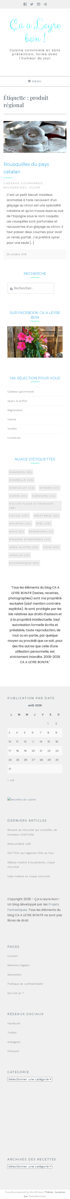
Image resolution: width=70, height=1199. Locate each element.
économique (24, 563)
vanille (19, 555)
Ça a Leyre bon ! (35, 31)
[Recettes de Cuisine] (21, 799)
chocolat (22, 487)
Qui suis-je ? (15, 993)
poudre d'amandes (30, 539)
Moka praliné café (19, 843)
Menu (37, 81)
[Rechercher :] (30, 288)
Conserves (14, 437)
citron (50, 487)
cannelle (21, 479)
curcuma (44, 495)
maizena (20, 523)
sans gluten (23, 547)
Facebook (13, 1023)
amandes (20, 472)
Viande (11, 419)
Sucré (35, 187)
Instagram (13, 1041)
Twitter (12, 1032)
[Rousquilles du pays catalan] (35, 151)
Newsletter (14, 974)
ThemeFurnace (37, 1196)
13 (33, 741)
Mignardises (15, 187)
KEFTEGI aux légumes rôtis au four (30, 852)
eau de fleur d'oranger (31, 505)
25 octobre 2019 (16, 254)
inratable (46, 515)
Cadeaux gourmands (23, 183)
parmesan (41, 531)
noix (16, 531)
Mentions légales (18, 965)
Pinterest (13, 1051)
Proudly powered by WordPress (24, 1192)
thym (51, 547)
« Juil (10, 780)
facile (19, 515)
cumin (18, 495)
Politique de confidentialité (25, 983)
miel (43, 523)
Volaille (12, 428)
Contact (12, 956)
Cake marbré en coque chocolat (28, 876)
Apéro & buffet (17, 400)
